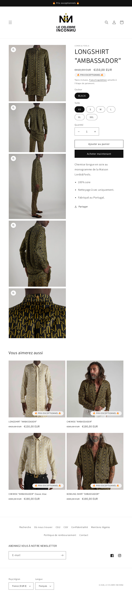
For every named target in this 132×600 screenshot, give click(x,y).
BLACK (82, 95)
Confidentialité (79, 527)
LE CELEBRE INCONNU (114, 585)
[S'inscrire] (62, 555)
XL (79, 117)
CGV (66, 527)
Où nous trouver (43, 527)
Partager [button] (83, 206)
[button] (10, 22)
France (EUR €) (19, 585)
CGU (58, 527)
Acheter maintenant (99, 153)
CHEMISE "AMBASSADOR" (79, 421)
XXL (92, 117)
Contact (83, 535)
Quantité (79, 124)
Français (43, 585)
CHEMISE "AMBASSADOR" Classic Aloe (28, 494)
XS (79, 109)
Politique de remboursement (60, 535)
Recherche (25, 527)
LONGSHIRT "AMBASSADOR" (23, 421)
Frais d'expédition (98, 80)
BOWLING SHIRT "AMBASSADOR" (83, 494)
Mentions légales (100, 527)
